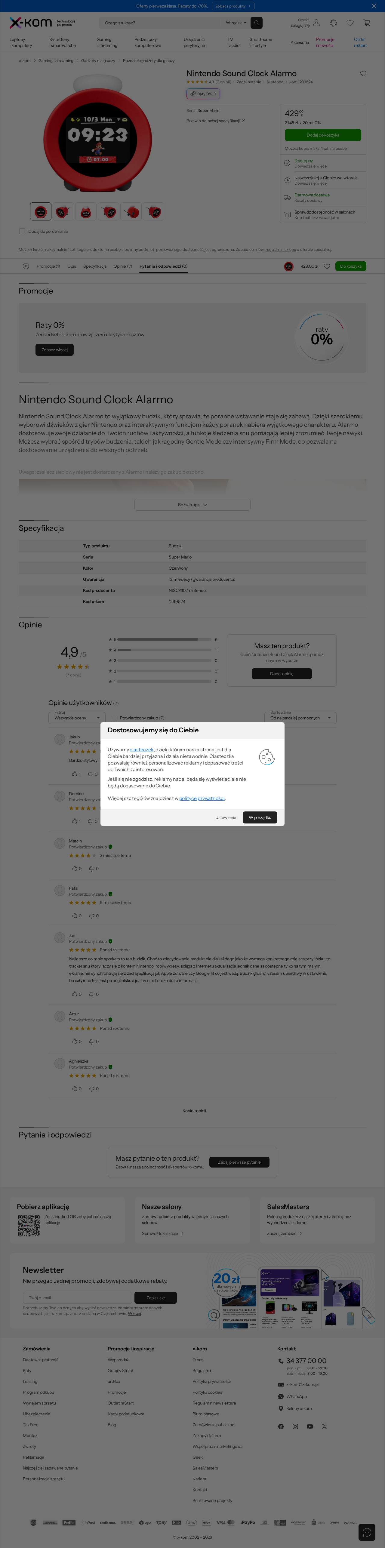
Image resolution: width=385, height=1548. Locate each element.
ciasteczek (141, 749)
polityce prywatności (202, 798)
